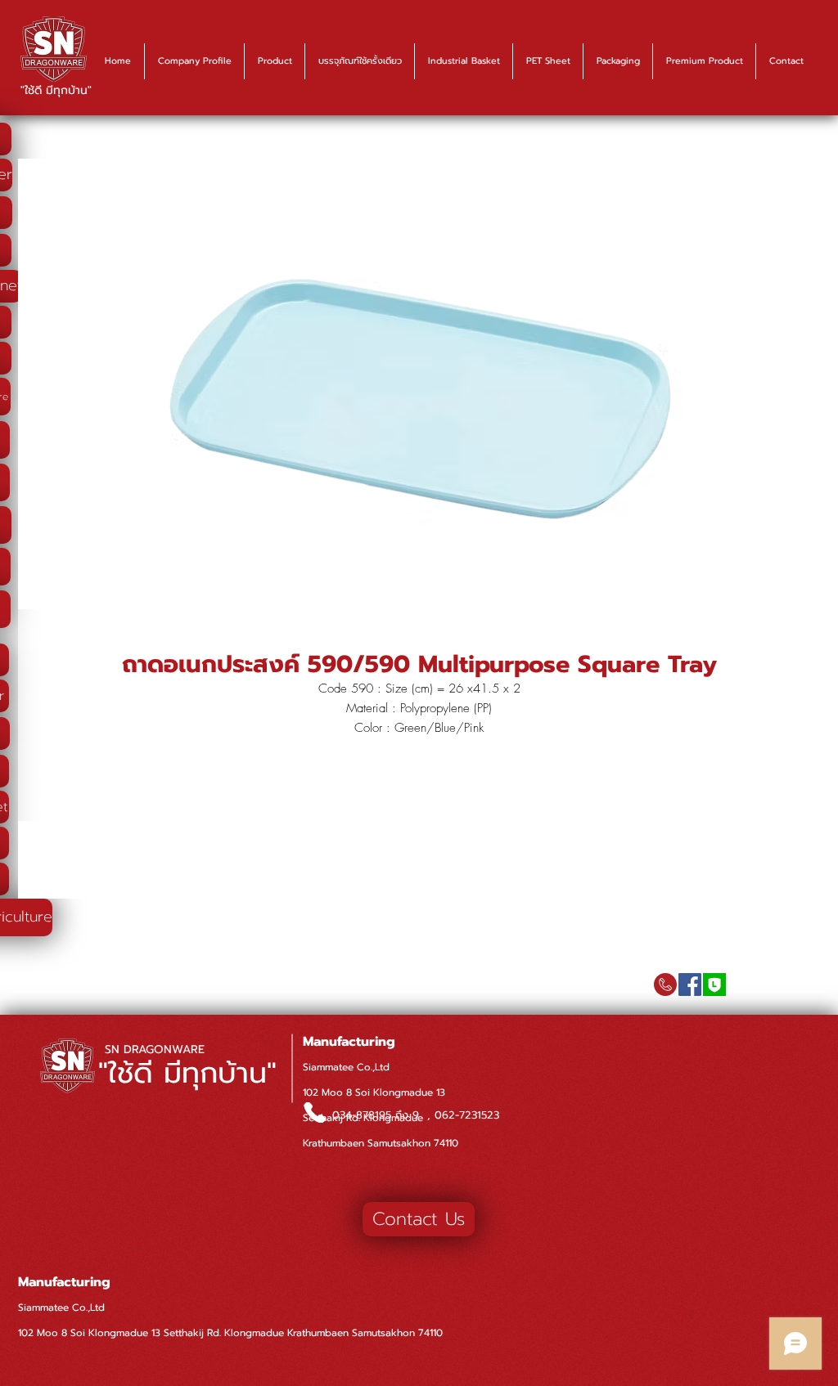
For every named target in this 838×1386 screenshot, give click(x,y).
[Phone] (314, 1112)
